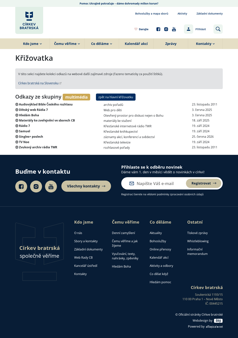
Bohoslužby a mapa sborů (151, 13)
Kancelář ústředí (85, 266)
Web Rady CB (83, 257)
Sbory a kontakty (86, 241)
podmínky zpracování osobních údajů (180, 194)
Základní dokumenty (210, 13)
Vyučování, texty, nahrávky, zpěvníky (125, 256)
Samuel (24, 131)
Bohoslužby (158, 241)
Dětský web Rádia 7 (33, 110)
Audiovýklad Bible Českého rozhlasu (46, 104)
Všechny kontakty (83, 186)
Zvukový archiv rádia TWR (38, 147)
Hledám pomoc (160, 282)
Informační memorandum (197, 251)
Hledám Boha (29, 115)
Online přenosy (160, 249)
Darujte (143, 29)
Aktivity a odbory (161, 266)
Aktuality (156, 233)
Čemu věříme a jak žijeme (125, 243)
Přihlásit (200, 29)
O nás (78, 233)
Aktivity (182, 13)
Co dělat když (159, 274)
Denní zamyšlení (123, 233)
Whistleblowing (198, 241)
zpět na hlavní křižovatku (115, 97)
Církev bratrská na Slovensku (38, 83)
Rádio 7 (24, 126)
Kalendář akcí (159, 257)
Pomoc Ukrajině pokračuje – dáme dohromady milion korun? (119, 3)
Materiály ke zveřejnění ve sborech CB (47, 120)
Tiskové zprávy (197, 233)
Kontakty (80, 274)
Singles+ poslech (31, 137)
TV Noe (24, 142)
